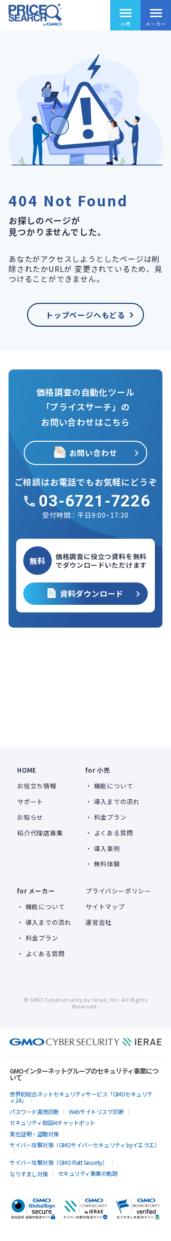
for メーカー (36, 890)
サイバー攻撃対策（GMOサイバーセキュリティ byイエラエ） (85, 1145)
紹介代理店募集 (40, 832)
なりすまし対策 (29, 1174)
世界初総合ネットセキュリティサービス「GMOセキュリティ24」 (81, 1097)
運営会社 (99, 922)
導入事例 (107, 848)
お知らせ (30, 817)
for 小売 (98, 770)
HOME (27, 770)
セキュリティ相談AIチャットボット (52, 1122)
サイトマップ (105, 906)
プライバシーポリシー (118, 890)
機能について (113, 785)
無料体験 (107, 863)
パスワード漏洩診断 (34, 1111)
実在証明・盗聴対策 (34, 1134)
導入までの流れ (117, 801)
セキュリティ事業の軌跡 (88, 1173)
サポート (30, 801)
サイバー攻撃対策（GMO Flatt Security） (58, 1162)
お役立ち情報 (37, 785)
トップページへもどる (85, 314)
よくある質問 (113, 832)
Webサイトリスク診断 (96, 1111)
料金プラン (110, 817)
